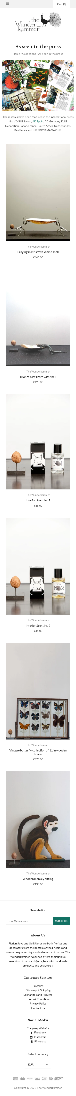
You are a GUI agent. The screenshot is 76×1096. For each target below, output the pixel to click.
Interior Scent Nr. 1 (38, 500)
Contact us (38, 1008)
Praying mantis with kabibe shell (38, 252)
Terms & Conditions (38, 999)
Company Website (38, 1028)
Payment (38, 985)
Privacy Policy (38, 1003)
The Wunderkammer (38, 246)
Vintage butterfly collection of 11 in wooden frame (38, 752)
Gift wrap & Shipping (38, 990)
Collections (29, 53)
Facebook (40, 1032)
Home (16, 53)
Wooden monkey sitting (38, 879)
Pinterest (40, 1041)
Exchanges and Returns (38, 994)
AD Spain (37, 121)
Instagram (40, 1037)
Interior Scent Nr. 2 (38, 625)
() (61, 4)
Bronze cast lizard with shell (38, 377)
